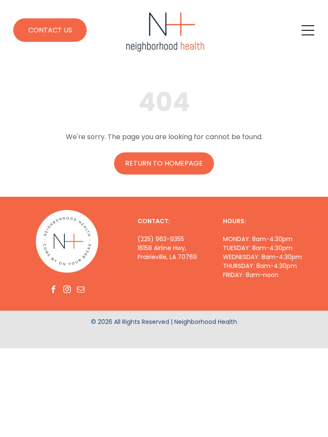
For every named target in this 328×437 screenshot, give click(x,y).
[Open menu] (308, 30)
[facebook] (53, 290)
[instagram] (67, 290)
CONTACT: (154, 221)
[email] (80, 290)
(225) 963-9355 (161, 239)
